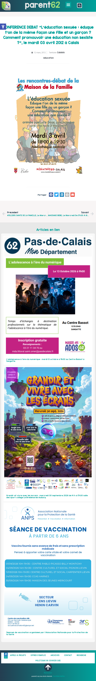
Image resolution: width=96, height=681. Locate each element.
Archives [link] (55, 655)
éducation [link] (48, 58)
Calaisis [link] (61, 52)
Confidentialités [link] (59, 676)
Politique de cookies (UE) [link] (48, 661)
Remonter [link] (48, 673)
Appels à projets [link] (18, 655)
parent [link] (38, 4)
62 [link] (55, 4)
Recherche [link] (81, 655)
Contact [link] (68, 655)
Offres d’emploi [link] (38, 655)
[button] (68, 5)
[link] (3, 27)
